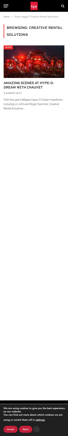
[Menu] (6, 6)
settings (40, 420)
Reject (26, 429)
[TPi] (34, 6)
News (8, 47)
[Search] (62, 6)
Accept (10, 429)
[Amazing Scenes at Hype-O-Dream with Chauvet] (34, 61)
